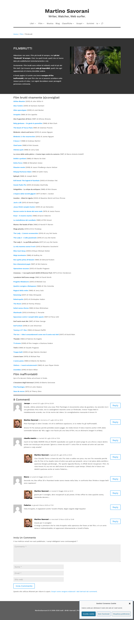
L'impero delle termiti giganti (24, 194)
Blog (58, 24)
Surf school (17, 326)
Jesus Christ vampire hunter (24, 207)
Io (97, 24)
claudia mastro (30, 438)
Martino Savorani (41, 491)
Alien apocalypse (19, 110)
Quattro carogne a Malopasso (24, 286)
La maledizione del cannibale (24, 220)
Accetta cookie (88, 614)
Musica (50, 24)
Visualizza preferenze (121, 614)
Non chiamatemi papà (21, 264)
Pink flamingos (19, 387)
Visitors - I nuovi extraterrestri (25, 365)
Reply (115, 405)
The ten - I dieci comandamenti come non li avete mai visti (36, 334)
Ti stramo (17, 343)
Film (40, 24)
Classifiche (67, 24)
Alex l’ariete (18, 106)
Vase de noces (18, 391)
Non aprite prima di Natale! (23, 260)
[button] (130, 604)
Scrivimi (90, 24)
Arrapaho (16, 115)
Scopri (79, 24)
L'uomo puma (18, 361)
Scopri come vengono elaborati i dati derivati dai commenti (74, 591)
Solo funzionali (104, 614)
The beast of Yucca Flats (23, 128)
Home (15, 34)
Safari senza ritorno (21, 308)
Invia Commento (24, 586)
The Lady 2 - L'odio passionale (25, 238)
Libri (32, 24)
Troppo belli (18, 352)
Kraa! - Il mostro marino (22, 216)
